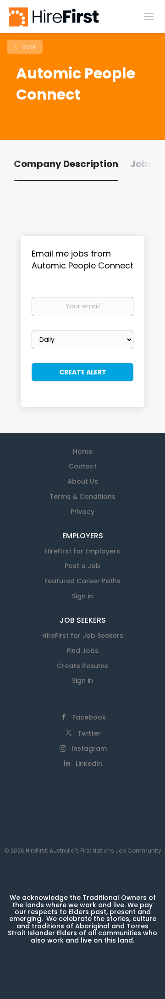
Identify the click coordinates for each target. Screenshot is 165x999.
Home (83, 451)
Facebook (89, 717)
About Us (82, 481)
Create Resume (83, 665)
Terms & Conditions (83, 496)
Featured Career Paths (82, 581)
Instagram (89, 748)
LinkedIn (89, 763)
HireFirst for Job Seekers (82, 635)
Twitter (89, 733)
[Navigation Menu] (149, 16)
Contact (83, 466)
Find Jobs (83, 650)
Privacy (82, 511)
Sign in (82, 596)
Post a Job (82, 565)
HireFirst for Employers (82, 551)
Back (28, 46)
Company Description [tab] (66, 163)
